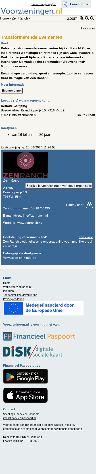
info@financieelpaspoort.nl (19, 418)
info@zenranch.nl (24, 115)
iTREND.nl (22, 437)
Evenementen (12, 90)
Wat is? (18, 287)
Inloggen (8, 291)
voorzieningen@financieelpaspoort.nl (60, 429)
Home (4, 18)
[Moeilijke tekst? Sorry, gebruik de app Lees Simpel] (76, 3)
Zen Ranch (20, 18)
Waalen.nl (37, 437)
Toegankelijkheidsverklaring (20, 295)
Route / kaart (86, 115)
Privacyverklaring (13, 299)
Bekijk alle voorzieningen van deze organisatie (59, 185)
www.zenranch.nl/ (29, 222)
